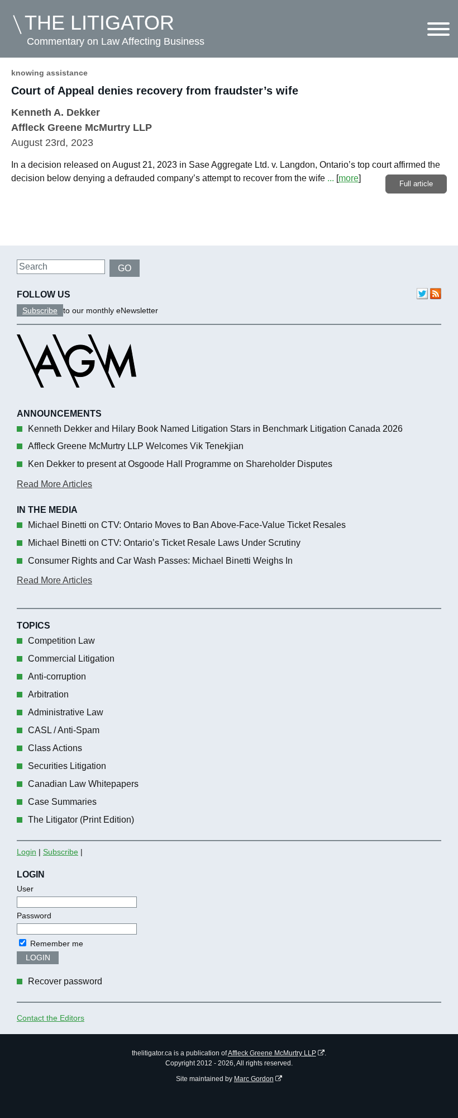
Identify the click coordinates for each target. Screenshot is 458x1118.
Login (26, 851)
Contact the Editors (50, 1017)
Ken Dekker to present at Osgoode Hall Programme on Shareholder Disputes (180, 464)
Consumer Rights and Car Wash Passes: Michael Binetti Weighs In (160, 560)
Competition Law (61, 640)
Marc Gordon (254, 1079)
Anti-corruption (57, 676)
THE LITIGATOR (99, 22)
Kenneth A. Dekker (55, 112)
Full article (416, 184)
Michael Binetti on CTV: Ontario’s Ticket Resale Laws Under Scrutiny (164, 543)
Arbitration (48, 694)
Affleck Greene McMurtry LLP (272, 1053)
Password (34, 915)
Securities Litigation (67, 766)
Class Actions (55, 748)
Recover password (65, 981)
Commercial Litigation (71, 658)
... (330, 178)
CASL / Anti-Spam (63, 730)
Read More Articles (54, 484)
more (348, 178)
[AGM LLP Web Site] (76, 397)
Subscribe (40, 310)
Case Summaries (62, 801)
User (25, 888)
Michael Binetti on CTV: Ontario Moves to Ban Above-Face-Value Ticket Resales (187, 525)
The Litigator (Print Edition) (81, 819)
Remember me (55, 943)
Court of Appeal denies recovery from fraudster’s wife (154, 90)
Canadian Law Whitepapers (83, 784)
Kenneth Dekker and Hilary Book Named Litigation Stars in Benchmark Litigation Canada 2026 (215, 428)
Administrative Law (65, 712)
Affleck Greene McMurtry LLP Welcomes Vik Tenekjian (136, 446)
